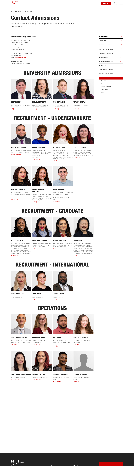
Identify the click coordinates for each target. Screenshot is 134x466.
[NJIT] (15, 3)
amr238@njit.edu (36, 202)
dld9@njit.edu (77, 157)
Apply (106, 3)
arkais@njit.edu (57, 346)
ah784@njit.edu (15, 255)
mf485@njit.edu (36, 159)
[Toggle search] (115, 3)
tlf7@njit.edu (56, 299)
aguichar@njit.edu (16, 154)
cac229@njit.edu (57, 109)
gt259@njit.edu (57, 201)
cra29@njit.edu (77, 344)
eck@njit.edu (14, 109)
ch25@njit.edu (77, 255)
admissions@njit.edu (20, 57)
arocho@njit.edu (36, 379)
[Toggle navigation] (121, 3)
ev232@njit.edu (57, 381)
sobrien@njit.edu (36, 344)
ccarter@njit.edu (15, 344)
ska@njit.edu (56, 248)
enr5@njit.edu (35, 299)
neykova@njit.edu (36, 109)
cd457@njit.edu (15, 379)
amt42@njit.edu (57, 161)
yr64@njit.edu (14, 199)
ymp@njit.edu (35, 248)
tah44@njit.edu (77, 109)
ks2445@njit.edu (77, 381)
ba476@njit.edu (15, 299)
